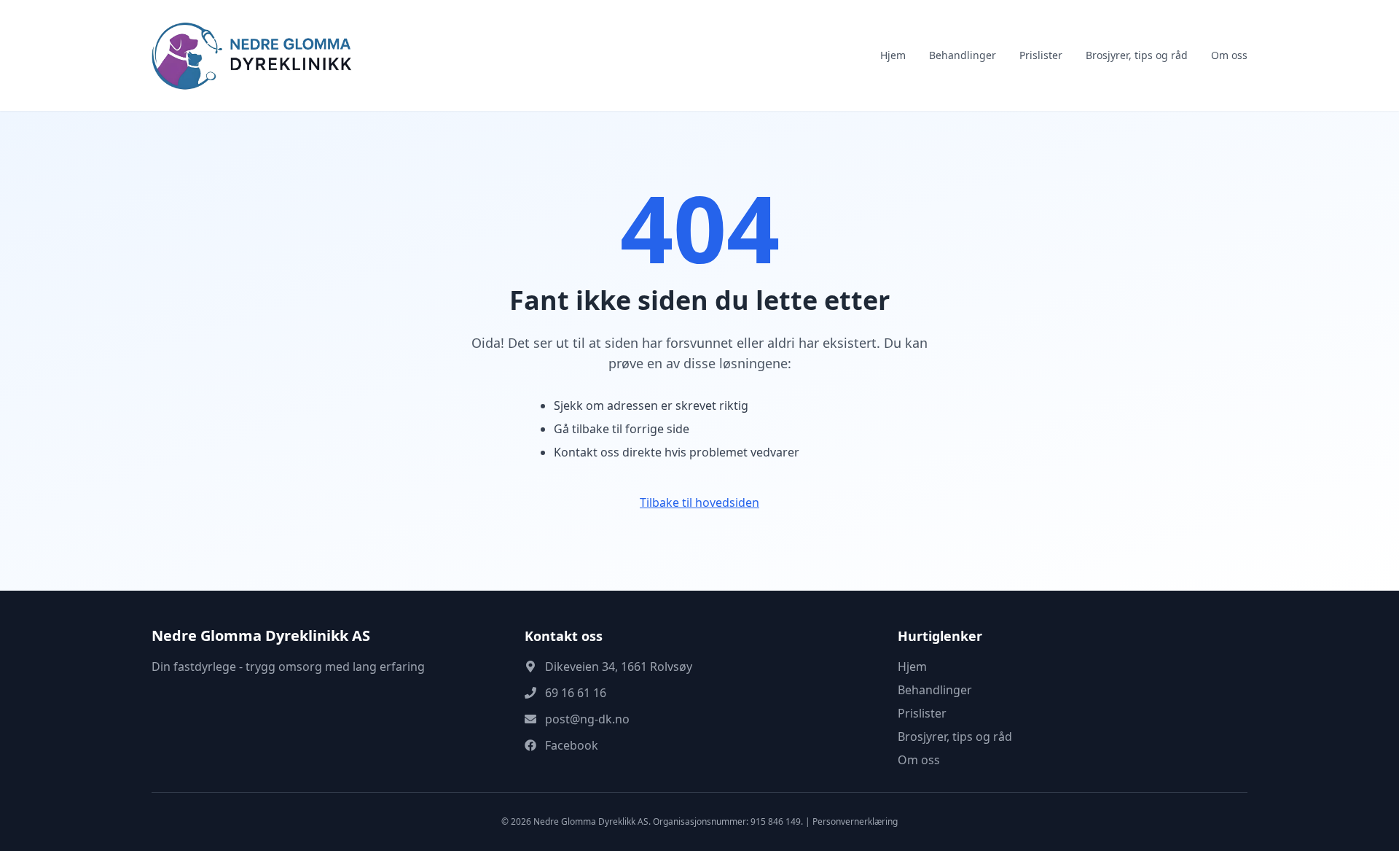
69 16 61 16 (575, 693)
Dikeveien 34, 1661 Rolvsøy (618, 666)
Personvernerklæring (855, 821)
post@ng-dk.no (587, 719)
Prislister (1040, 55)
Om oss (1229, 55)
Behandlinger (962, 55)
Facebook (571, 745)
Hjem (893, 55)
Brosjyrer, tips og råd (1137, 55)
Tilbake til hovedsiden (699, 502)
